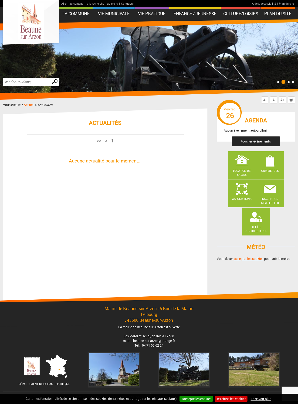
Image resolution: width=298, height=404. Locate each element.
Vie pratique (152, 13)
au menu (112, 3)
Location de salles (242, 172)
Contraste (127, 3)
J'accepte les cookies (196, 399)
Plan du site (286, 3)
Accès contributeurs (256, 229)
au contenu (76, 3)
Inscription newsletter (270, 201)
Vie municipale (114, 13)
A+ (282, 100)
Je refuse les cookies (231, 399)
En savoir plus (261, 399)
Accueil (29, 105)
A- (264, 100)
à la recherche (95, 3)
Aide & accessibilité (264, 3)
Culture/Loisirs (240, 13)
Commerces (270, 170)
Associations (241, 199)
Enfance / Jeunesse (195, 13)
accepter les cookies (248, 258)
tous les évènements (256, 141)
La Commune (76, 13)
